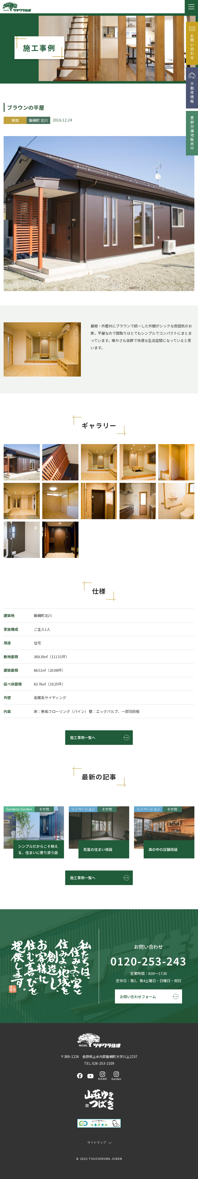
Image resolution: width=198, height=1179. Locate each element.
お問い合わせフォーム (138, 996)
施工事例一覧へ (82, 737)
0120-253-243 (148, 961)
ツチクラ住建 (16, 7)
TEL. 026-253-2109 (99, 1063)
